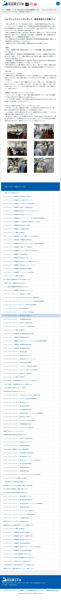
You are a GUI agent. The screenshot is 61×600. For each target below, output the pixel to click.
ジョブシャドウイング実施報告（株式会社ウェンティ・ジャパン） (20, 265)
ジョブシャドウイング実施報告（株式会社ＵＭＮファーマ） (18, 200)
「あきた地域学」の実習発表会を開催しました (15, 481)
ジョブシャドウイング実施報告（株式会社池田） (15, 254)
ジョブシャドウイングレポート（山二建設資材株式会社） (17, 409)
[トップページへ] (11, 579)
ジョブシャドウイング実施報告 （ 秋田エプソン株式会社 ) (17, 247)
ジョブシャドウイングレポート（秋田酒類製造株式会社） (17, 319)
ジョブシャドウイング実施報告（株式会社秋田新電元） (17, 543)
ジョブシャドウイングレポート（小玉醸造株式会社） (16, 518)
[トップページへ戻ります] (13, 2)
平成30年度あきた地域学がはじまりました (14, 391)
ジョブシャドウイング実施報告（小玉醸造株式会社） (16, 229)
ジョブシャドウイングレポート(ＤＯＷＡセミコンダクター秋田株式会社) (21, 297)
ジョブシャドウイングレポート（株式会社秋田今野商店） (17, 362)
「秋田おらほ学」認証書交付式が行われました (15, 283)
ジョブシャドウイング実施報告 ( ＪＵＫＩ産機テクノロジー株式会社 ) (20, 236)
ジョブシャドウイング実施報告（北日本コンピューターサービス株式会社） (22, 546)
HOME (2, 10)
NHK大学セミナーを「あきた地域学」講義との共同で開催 (17, 485)
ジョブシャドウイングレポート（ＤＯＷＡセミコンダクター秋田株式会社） (22, 395)
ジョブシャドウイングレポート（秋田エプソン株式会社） (17, 373)
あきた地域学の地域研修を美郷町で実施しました (15, 492)
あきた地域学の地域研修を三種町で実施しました (15, 489)
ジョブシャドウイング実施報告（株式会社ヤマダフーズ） (17, 258)
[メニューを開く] (57, 3)
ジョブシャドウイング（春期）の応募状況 (13, 232)
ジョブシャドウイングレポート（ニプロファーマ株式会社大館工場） (20, 366)
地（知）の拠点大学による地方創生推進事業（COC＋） (26, 10)
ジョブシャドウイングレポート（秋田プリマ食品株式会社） (18, 323)
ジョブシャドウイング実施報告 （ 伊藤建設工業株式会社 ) (17, 240)
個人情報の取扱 (31, 590)
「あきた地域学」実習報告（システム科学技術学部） (16, 449)
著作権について (23, 590)
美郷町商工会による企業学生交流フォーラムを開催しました (18, 525)
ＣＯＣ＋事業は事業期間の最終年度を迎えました (15, 286)
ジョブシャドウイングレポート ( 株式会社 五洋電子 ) (16, 308)
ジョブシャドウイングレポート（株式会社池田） (15, 351)
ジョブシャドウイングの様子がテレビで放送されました (17, 561)
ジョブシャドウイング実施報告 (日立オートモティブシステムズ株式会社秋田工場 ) (24, 243)
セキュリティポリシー (40, 590)
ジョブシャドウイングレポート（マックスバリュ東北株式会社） (19, 326)
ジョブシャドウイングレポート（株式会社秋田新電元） (17, 445)
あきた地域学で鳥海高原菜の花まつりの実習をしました (17, 279)
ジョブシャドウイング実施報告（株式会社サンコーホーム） (18, 290)
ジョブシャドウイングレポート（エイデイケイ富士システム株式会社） (21, 370)
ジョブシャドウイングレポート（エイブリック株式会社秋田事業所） (20, 398)
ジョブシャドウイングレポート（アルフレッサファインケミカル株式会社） (22, 474)
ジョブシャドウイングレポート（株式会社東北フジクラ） (17, 456)
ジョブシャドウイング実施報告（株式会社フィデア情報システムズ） (20, 261)
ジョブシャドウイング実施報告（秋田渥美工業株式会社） (17, 344)
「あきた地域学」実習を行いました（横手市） (15, 388)
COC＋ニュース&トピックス (49, 10)
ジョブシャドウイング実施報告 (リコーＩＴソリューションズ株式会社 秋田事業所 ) (24, 218)
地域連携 (8, 10)
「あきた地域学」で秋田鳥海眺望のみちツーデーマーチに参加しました (21, 380)
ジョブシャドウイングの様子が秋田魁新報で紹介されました (18, 557)
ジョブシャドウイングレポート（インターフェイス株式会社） (18, 312)
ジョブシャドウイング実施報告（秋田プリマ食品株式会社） (18, 207)
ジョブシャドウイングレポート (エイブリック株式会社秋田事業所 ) (20, 305)
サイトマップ (16, 590)
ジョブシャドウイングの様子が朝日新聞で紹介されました (17, 554)
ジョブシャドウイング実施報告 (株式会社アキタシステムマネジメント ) (21, 211)
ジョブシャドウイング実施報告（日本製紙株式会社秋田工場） (18, 333)
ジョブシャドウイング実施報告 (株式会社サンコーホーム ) (17, 214)
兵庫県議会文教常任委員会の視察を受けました (15, 435)
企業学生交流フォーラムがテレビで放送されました (16, 521)
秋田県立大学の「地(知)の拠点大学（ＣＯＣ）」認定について (18, 568)
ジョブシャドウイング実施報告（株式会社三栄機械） (16, 532)
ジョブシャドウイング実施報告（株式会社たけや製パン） (17, 196)
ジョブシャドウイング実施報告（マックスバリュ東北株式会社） (19, 203)
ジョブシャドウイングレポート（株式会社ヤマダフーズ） (17, 355)
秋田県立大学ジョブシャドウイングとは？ (13, 431)
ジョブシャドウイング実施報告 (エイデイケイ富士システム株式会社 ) (20, 250)
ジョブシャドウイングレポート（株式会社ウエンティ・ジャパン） (20, 359)
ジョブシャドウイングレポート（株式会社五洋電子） (16, 406)
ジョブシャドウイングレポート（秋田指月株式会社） (16, 471)
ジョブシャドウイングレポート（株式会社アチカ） (16, 402)
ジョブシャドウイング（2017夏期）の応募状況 (15, 478)
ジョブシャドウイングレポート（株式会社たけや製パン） (17, 315)
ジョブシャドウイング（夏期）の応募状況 (13, 276)
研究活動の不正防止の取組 (52, 590)
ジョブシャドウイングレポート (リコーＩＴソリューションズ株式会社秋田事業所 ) (24, 301)
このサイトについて (7, 590)
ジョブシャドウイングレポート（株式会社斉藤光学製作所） (18, 500)
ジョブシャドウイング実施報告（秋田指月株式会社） (16, 337)
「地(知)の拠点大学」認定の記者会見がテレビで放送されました (19, 565)
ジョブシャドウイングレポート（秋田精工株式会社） (16, 507)
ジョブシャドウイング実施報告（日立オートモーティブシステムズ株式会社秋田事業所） (25, 341)
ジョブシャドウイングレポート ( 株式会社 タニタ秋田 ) (17, 294)
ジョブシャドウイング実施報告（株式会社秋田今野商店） (17, 268)
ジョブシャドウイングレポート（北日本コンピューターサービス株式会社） (22, 460)
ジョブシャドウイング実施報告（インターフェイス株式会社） (18, 272)
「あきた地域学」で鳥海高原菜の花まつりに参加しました (17, 384)
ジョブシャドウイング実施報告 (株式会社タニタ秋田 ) (16, 225)
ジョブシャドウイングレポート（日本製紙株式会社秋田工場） (18, 453)
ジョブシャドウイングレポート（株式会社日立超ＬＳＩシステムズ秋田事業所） (23, 413)
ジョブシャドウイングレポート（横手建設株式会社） (16, 467)
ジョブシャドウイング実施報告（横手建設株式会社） (16, 348)
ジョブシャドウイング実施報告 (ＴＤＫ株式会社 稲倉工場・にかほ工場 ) (21, 221)
